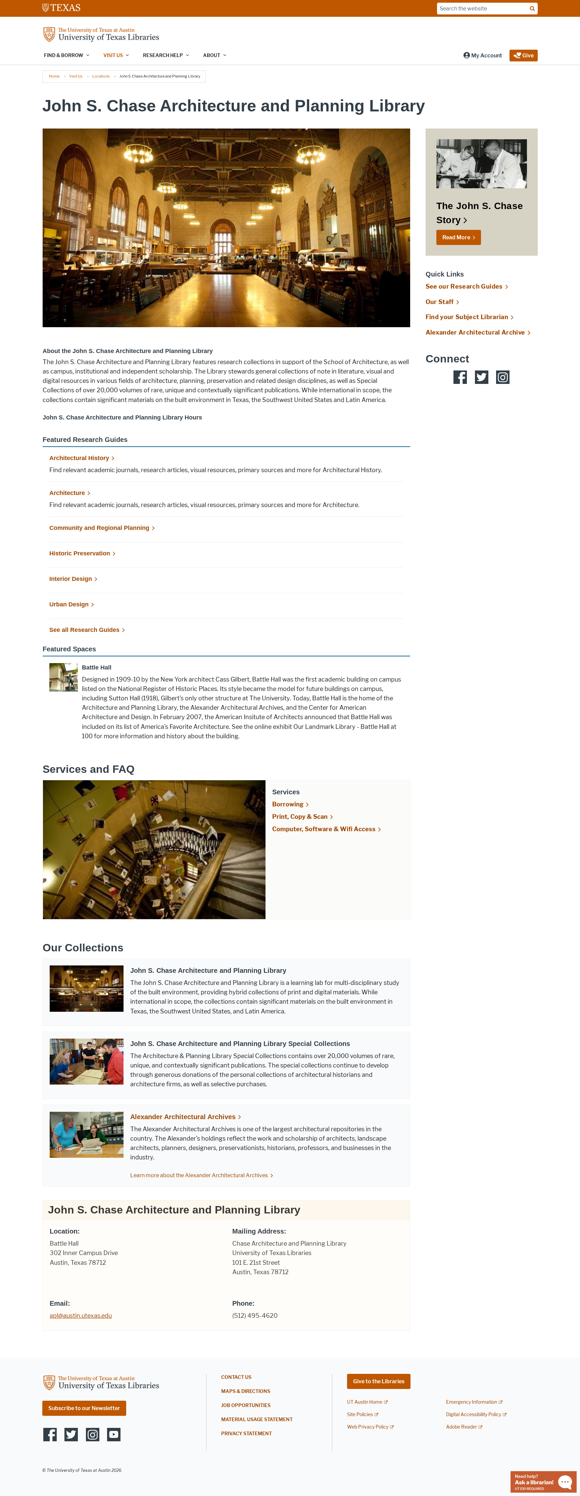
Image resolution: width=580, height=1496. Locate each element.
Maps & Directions (245, 1391)
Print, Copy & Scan (300, 816)
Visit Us (76, 76)
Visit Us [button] (113, 55)
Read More (456, 237)
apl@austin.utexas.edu (81, 1315)
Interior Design (70, 579)
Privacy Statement (246, 1434)
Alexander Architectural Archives (183, 1116)
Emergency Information (471, 1402)
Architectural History (79, 458)
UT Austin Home (364, 1402)
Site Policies (360, 1414)
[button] (482, 55)
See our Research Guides (464, 286)
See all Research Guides (84, 630)
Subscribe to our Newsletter (84, 1408)
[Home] (101, 35)
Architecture (67, 493)
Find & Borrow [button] (63, 55)
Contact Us (236, 1377)
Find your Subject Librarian (467, 317)
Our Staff (440, 302)
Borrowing (287, 804)
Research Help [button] (163, 55)
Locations (101, 76)
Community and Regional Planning (99, 528)
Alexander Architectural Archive (475, 332)
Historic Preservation (79, 553)
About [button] (211, 55)
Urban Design (69, 604)
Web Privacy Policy (367, 1427)
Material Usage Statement (257, 1420)
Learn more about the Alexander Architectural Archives (199, 1175)
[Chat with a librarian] (544, 1481)
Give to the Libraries (378, 1381)
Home (54, 76)
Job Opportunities (246, 1405)
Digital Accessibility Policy (473, 1414)
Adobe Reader (461, 1427)
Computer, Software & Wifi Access (324, 829)
